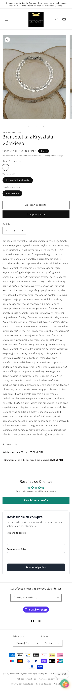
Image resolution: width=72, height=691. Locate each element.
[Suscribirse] (57, 598)
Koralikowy (12, 193)
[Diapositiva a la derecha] (43, 126)
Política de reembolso (26, 679)
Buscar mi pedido (36, 567)
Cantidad (7, 224)
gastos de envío (29, 155)
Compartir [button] (11, 444)
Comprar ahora (36, 214)
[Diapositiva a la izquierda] (28, 126)
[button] (6, 19)
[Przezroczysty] (6, 167)
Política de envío (43, 684)
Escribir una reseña (36, 500)
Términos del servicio (48, 679)
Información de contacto (22, 684)
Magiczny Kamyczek (18, 674)
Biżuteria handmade (17, 180)
